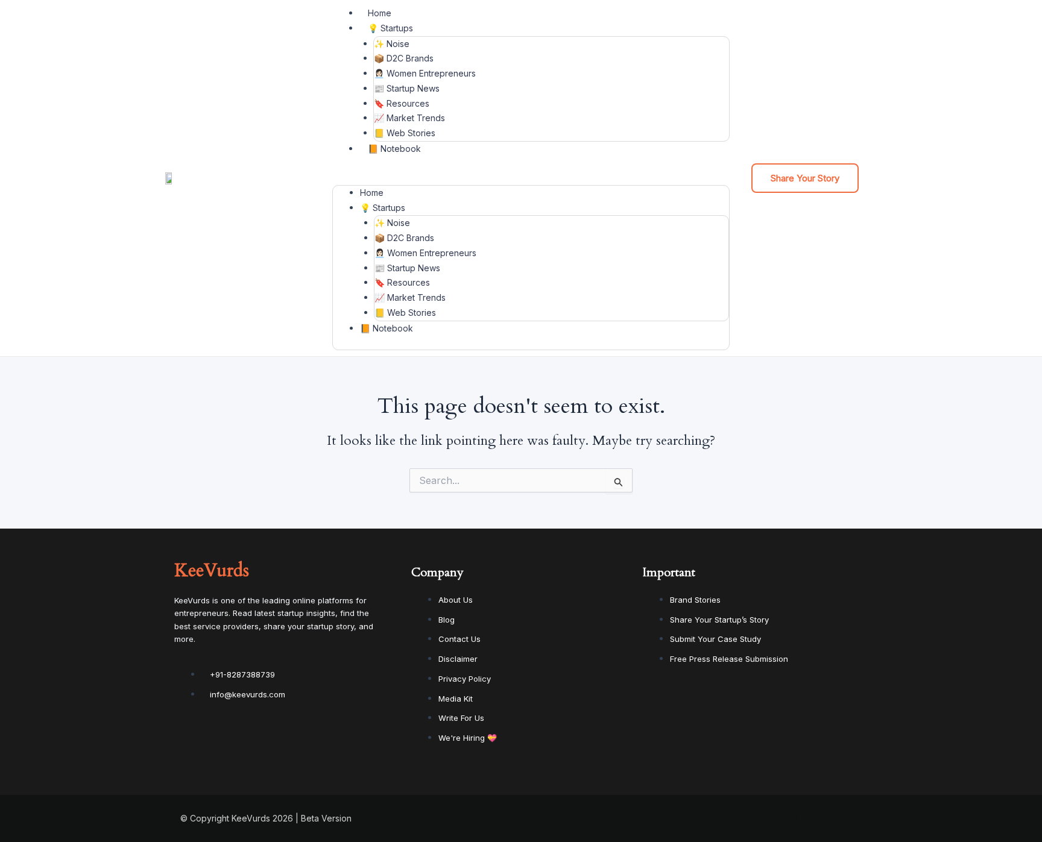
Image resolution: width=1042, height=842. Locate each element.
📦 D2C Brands (404, 58)
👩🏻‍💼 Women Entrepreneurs (425, 73)
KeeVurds (211, 570)
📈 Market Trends (409, 118)
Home (379, 13)
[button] (531, 177)
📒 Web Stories (404, 133)
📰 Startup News (407, 88)
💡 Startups (390, 28)
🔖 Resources (401, 103)
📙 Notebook (394, 148)
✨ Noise (391, 44)
